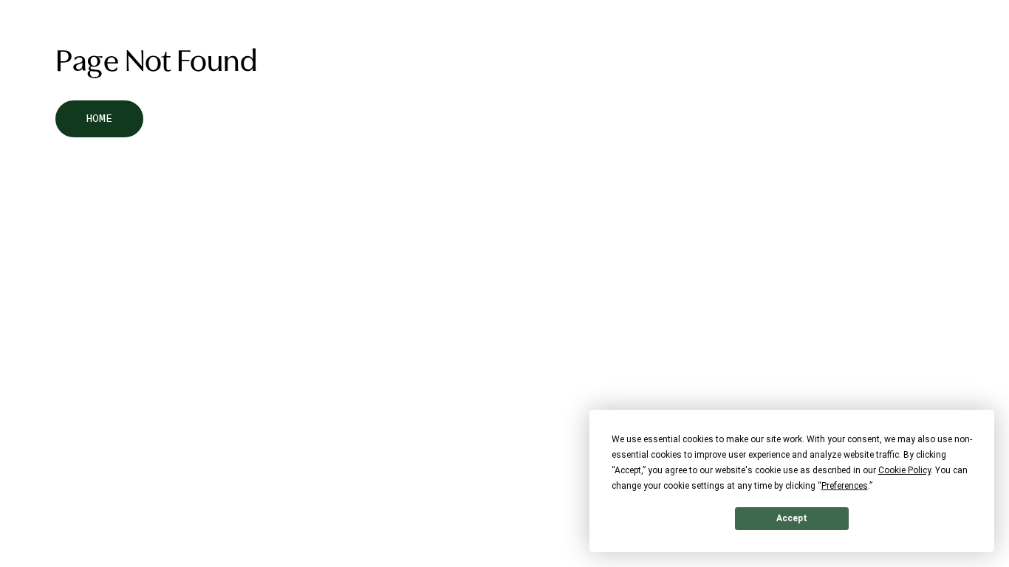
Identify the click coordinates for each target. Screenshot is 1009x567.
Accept (791, 518)
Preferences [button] (844, 486)
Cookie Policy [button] (904, 470)
